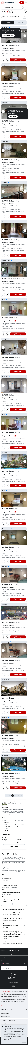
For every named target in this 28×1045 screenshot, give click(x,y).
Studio (3, 894)
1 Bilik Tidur (9, 894)
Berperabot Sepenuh (7, 904)
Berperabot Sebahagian (19, 904)
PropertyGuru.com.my (6, 991)
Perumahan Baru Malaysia (8, 1020)
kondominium (8, 861)
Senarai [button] (9, 22)
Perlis (3, 880)
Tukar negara (4, 961)
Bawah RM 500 (5, 887)
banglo (23, 861)
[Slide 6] (16, 41)
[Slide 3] (12, 41)
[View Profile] (14, 27)
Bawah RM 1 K (14, 887)
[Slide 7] (17, 41)
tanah (5, 862)
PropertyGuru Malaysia (7, 1009)
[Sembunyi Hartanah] (21, 31)
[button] (7, 815)
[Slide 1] (10, 41)
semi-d (19, 861)
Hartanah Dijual (5, 1013)
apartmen (14, 861)
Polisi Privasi (10, 1033)
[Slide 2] (11, 41)
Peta (21, 22)
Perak (7, 880)
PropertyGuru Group (6, 954)
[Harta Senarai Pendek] (24, 31)
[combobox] (13, 7)
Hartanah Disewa (5, 1016)
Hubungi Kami (4, 957)
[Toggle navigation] (25, 2)
